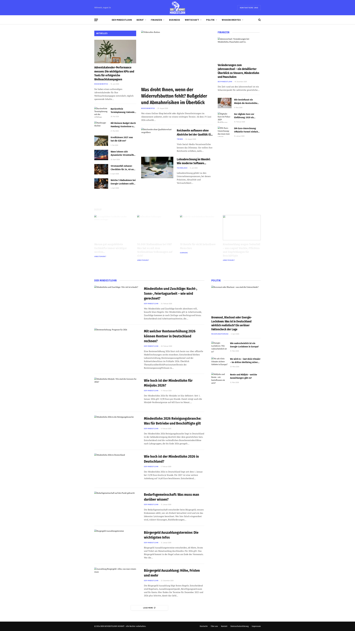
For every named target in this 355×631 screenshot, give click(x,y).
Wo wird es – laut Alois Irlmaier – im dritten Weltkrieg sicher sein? (245, 360)
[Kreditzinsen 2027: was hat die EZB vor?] (101, 141)
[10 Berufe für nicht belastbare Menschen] (199, 227)
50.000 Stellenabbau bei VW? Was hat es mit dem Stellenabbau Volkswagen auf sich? (155, 250)
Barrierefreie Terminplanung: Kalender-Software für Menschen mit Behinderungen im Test (123, 110)
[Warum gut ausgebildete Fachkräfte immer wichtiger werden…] (113, 227)
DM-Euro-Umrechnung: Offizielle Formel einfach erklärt (246, 130)
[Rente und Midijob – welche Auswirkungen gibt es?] (219, 379)
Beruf (140, 19)
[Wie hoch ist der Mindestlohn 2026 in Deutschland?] (117, 468)
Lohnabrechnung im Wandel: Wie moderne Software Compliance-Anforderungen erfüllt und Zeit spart (194, 161)
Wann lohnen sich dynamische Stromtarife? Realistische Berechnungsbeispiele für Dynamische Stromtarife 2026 (123, 153)
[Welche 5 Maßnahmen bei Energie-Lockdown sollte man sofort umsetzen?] (101, 183)
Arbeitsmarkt (100, 256)
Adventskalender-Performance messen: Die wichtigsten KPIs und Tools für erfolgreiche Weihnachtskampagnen (114, 73)
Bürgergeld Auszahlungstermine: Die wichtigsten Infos (171, 535)
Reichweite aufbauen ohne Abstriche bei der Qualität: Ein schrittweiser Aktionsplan (194, 132)
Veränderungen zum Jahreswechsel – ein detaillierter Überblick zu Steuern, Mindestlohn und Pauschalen (238, 71)
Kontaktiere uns (249, 8)
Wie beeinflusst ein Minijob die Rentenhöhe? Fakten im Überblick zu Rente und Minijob (246, 101)
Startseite (204, 626)
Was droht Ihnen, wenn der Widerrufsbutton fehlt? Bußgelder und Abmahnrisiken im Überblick (174, 96)
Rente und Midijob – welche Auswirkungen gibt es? (243, 376)
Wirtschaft (192, 19)
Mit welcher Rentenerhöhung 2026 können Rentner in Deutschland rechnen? (170, 336)
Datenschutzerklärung (239, 626)
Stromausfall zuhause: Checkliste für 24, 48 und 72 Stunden (123, 167)
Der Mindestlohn (122, 19)
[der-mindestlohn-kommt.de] (177, 7)
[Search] (259, 20)
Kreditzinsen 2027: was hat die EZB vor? (122, 139)
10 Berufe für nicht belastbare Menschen (197, 246)
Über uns (214, 626)
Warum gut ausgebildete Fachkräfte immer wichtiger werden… (110, 248)
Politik (210, 19)
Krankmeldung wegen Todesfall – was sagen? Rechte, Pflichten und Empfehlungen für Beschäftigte (241, 250)
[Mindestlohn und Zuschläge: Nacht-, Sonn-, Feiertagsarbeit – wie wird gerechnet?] (117, 301)
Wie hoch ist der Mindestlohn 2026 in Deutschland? (171, 458)
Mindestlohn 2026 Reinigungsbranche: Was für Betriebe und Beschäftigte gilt (172, 421)
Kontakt (224, 626)
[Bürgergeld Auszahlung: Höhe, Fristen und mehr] (117, 582)
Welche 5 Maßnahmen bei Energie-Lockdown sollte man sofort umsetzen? (123, 182)
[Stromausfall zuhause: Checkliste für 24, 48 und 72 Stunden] (101, 169)
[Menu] (96, 20)
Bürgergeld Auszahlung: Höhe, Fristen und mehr (172, 573)
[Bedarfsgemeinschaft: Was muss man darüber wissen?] (117, 506)
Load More (148, 608)
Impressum (256, 626)
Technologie (182, 168)
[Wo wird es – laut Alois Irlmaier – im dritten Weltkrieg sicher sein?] (219, 363)
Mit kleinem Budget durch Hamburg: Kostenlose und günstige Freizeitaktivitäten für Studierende (123, 125)
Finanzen (156, 19)
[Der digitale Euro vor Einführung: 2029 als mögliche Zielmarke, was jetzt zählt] (225, 117)
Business (174, 19)
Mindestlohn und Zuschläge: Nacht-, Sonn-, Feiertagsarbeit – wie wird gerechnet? (170, 294)
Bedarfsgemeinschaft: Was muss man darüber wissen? (171, 497)
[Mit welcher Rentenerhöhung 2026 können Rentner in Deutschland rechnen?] (117, 343)
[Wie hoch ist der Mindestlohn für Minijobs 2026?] (117, 392)
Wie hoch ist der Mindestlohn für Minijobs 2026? (168, 383)
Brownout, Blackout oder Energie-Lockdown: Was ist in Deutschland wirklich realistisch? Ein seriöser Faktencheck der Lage (231, 323)
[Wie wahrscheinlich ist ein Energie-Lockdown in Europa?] (219, 347)
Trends (180, 139)
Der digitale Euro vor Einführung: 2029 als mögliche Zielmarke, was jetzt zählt (246, 116)
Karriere (184, 253)
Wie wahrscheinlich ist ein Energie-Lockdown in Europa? (244, 345)
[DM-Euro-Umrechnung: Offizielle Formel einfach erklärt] (225, 132)
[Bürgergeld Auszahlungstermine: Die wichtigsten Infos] (117, 544)
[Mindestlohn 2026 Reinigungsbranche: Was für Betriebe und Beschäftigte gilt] (117, 430)
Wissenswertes (231, 19)
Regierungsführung (219, 334)
